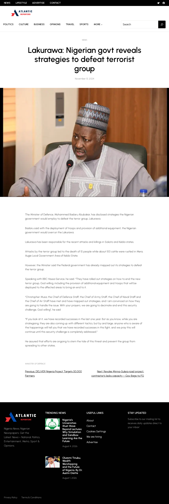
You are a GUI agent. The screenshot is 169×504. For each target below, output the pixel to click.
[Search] (162, 24)
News (84, 40)
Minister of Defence (35, 364)
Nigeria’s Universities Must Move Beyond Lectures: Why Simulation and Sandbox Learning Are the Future (72, 430)
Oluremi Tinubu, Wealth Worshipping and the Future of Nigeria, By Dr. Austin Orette (72, 465)
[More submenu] (101, 24)
